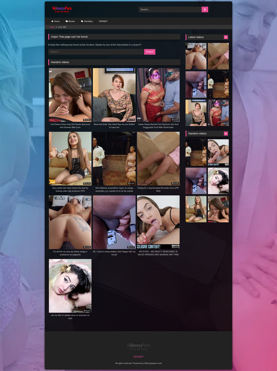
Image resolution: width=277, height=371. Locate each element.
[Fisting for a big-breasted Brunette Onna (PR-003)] (218, 56)
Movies (71, 21)
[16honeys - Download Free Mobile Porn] (61, 9)
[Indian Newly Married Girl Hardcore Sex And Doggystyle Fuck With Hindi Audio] (218, 113)
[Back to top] (268, 362)
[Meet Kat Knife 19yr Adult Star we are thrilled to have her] (196, 113)
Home (57, 21)
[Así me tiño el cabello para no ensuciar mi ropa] (218, 181)
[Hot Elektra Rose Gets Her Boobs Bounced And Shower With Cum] (218, 209)
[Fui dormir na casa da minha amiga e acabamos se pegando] (196, 56)
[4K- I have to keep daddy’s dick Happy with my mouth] (196, 84)
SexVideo (88, 21)
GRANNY (103, 21)
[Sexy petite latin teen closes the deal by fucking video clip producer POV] (196, 209)
